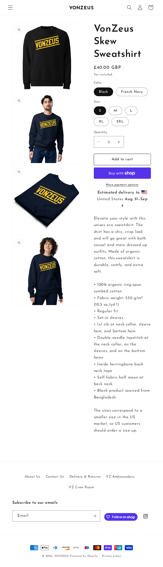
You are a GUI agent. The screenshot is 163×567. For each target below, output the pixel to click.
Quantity (100, 132)
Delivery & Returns (85, 476)
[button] (10, 7)
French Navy (132, 92)
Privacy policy (111, 556)
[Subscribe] (94, 516)
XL (101, 121)
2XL (120, 121)
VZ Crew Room (81, 487)
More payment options (122, 184)
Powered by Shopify (84, 556)
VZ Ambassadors (120, 476)
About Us (33, 476)
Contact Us (55, 476)
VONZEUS (61, 556)
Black (103, 92)
